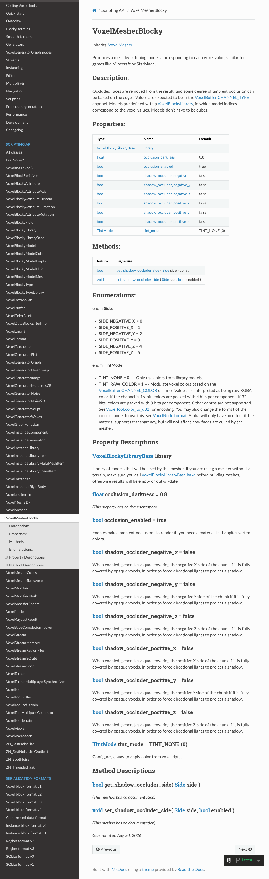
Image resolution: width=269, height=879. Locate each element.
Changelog (14, 130)
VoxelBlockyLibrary (21, 230)
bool (100, 167)
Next (243, 849)
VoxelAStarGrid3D (20, 168)
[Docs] (94, 10)
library (149, 148)
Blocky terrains (18, 29)
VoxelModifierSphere (23, 604)
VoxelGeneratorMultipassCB (28, 386)
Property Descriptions (27, 557)
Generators (15, 44)
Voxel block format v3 (24, 802)
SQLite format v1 (20, 864)
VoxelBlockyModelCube (25, 254)
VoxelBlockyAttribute (23, 184)
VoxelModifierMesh (21, 596)
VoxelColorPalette (20, 316)
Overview (13, 21)
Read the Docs (191, 869)
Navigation (15, 91)
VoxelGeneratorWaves (24, 417)
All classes (14, 152)
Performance (16, 115)
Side (165, 270)
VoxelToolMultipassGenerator (29, 713)
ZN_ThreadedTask (20, 767)
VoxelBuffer (15, 308)
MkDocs (119, 869)
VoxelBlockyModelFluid (25, 269)
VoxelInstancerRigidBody (26, 487)
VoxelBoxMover (19, 300)
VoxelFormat (16, 339)
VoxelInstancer (18, 479)
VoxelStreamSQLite (21, 658)
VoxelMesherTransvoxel (24, 581)
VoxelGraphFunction (22, 425)
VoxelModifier (17, 588)
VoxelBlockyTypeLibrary (25, 292)
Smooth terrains (19, 37)
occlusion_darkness (159, 157)
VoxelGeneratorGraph (23, 362)
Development (17, 122)
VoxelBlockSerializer (22, 176)
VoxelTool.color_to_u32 (127, 409)
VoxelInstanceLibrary (22, 448)
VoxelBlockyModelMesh (25, 277)
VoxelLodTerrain (18, 495)
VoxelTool (13, 690)
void (100, 280)
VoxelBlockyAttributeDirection (30, 207)
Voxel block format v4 (24, 810)
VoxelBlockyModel (21, 246)
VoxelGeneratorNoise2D (25, 401)
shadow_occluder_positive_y (166, 212)
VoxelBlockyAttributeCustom (29, 199)
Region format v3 (20, 849)
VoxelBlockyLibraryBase (25, 238)
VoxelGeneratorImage (23, 378)
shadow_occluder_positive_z (166, 222)
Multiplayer (15, 83)
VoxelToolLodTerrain (22, 705)
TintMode (105, 231)
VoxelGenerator (18, 347)
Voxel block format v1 (24, 786)
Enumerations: (21, 549)
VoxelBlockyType (19, 285)
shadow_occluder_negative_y (167, 185)
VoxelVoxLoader (19, 736)
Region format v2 (20, 841)
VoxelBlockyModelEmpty (26, 261)
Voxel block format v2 (24, 794)
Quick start (15, 13)
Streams (12, 60)
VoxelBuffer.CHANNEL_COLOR (128, 390)
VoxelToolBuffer (18, 697)
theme (148, 869)
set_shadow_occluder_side (138, 280)
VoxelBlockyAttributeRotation (30, 215)
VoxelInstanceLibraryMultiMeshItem (35, 463)
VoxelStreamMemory (23, 643)
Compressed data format (26, 818)
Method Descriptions (26, 565)
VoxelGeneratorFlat (21, 355)
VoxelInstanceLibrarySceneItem (31, 471)
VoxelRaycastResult (21, 620)
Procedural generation (24, 107)
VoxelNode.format (170, 416)
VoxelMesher (16, 510)
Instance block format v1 (26, 833)
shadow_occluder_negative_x (167, 176)
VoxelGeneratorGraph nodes (29, 52)
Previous (108, 849)
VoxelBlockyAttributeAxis (26, 191)
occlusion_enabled (158, 167)
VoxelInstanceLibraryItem (26, 456)
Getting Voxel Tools (21, 6)
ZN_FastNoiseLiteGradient (27, 752)
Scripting (13, 99)
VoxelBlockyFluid (19, 222)
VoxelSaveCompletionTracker (29, 627)
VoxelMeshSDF (18, 502)
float (100, 157)
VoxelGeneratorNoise (23, 394)
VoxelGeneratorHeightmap (27, 370)
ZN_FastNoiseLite (20, 744)
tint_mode (152, 231)
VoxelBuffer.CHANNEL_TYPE (222, 98)
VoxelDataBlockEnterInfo (26, 323)
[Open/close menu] (3, 518)
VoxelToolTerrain (19, 721)
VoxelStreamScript (21, 666)
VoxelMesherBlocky (22, 518)
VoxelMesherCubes (21, 573)
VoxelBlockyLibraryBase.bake (168, 475)
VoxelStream (16, 635)
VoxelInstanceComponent (27, 432)
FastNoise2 (15, 160)
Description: (19, 526)
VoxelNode (15, 612)
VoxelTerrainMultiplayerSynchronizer (35, 682)
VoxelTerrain (15, 674)
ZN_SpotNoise (17, 759)
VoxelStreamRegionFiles (25, 650)
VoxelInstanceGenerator (25, 440)
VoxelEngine (15, 331)
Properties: (18, 534)
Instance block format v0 (26, 826)
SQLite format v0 (20, 857)
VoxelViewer (16, 728)
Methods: (17, 542)
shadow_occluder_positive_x (166, 203)
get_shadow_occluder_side (138, 270)
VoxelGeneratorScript (23, 409)
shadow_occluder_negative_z (167, 194)
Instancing (14, 68)
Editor (11, 76)
